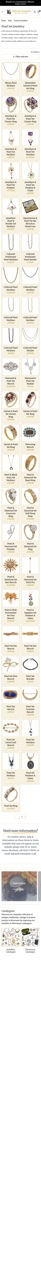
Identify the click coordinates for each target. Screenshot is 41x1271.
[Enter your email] (34, 648)
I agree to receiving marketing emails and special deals (21, 654)
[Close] (37, 614)
